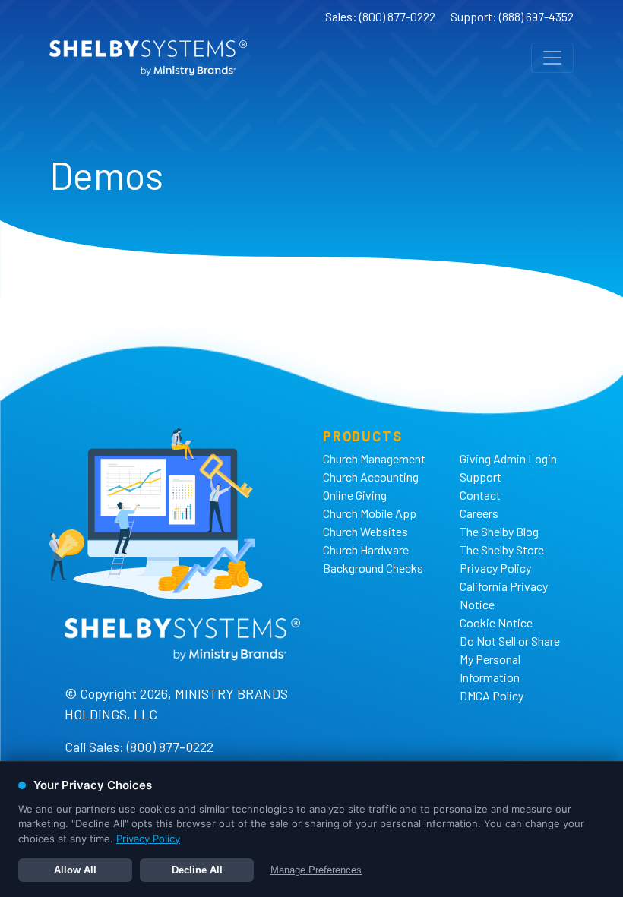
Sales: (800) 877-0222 (380, 16)
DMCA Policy (491, 695)
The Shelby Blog (499, 531)
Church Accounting (371, 476)
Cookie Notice (496, 622)
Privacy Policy (495, 568)
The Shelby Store (502, 549)
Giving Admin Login (508, 458)
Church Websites (365, 531)
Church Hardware (366, 549)
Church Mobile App (369, 513)
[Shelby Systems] (148, 58)
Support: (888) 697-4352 (512, 16)
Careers (479, 513)
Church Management (374, 458)
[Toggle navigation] (552, 58)
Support (480, 476)
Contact (480, 495)
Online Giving (355, 495)
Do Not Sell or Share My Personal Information (510, 658)
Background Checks (373, 568)
